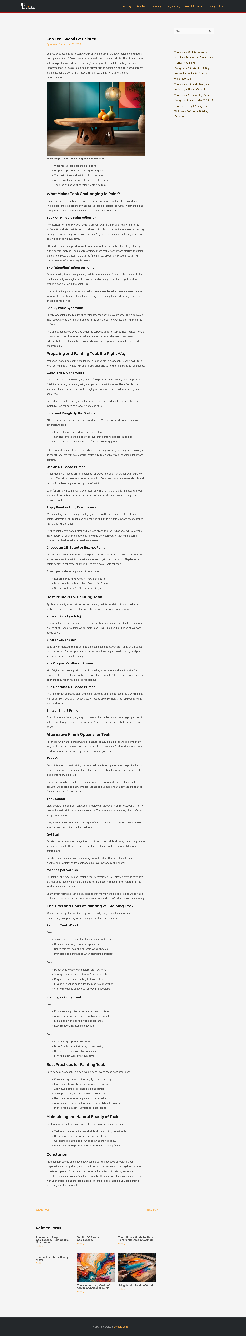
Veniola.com (121, 1326)
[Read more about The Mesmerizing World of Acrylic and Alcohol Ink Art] (96, 1267)
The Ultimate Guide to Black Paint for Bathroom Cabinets (135, 1238)
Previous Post (39, 1209)
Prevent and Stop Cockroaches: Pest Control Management (52, 1240)
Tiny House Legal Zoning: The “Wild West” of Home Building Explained (191, 111)
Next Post (154, 1209)
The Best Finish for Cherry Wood (52, 1258)
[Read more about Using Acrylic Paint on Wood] (137, 1267)
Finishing (39, 1246)
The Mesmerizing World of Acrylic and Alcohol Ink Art (93, 1287)
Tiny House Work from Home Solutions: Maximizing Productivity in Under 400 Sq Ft (193, 57)
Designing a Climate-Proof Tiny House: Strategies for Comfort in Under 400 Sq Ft (192, 73)
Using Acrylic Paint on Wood (135, 1285)
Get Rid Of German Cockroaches (88, 1238)
